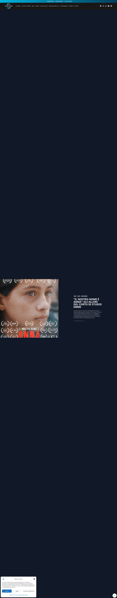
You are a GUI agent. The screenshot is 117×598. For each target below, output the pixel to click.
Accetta (7, 591)
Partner (71, 6)
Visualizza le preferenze (28, 591)
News (33, 6)
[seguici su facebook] (100, 6)
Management (59, 1)
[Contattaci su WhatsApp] (115, 596)
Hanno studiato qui (54, 6)
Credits (37, 6)
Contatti (76, 6)
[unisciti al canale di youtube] (108, 6)
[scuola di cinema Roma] (8, 10)
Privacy (16, 594)
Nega (17, 591)
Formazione (50, 1)
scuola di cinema (26, 6)
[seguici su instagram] (103, 6)
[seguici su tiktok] (105, 6)
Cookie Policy (11, 594)
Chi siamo (18, 6)
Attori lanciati (64, 6)
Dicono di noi (44, 6)
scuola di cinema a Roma (23, 594)
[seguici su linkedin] (111, 6)
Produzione (68, 1)
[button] (34, 579)
